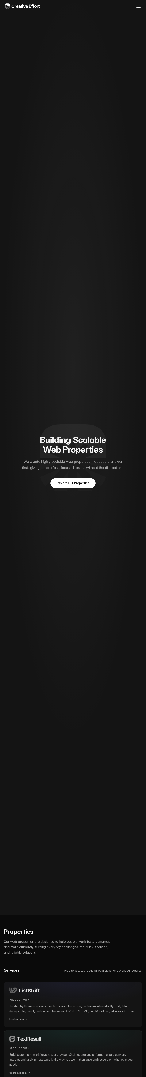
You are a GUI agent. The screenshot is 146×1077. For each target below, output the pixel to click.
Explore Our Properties (73, 483)
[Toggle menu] (138, 6)
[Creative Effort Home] (22, 6)
